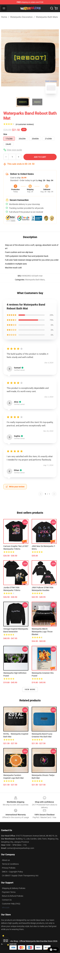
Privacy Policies (8, 868)
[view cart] (56, 8)
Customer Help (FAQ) (11, 904)
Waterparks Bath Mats (47, 17)
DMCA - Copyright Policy (12, 872)
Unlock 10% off (5, 940)
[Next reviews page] (54, 493)
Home (4, 17)
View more (30, 689)
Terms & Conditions (10, 864)
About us (6, 860)
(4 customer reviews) (25, 124)
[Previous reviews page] (40, 493)
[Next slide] (54, 58)
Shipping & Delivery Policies (13, 888)
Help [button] (55, 950)
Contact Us (7, 900)
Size (5, 134)
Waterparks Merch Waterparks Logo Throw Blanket (42, 631)
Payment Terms (8, 892)
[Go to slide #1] (22, 102)
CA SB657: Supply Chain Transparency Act (20, 875)
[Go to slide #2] (37, 102)
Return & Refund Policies (12, 896)
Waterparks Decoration (21, 17)
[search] (51, 8)
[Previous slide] (5, 58)
